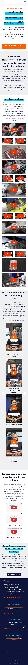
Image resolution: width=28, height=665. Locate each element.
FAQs (8, 653)
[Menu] (25, 2)
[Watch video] (14, 129)
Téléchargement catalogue (9, 651)
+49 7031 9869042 (8, 644)
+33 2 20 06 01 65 (8, 613)
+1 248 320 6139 (8, 628)
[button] (19, 2)
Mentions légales (20, 651)
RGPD (3, 653)
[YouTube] (12, 660)
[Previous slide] (3, 393)
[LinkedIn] (15, 660)
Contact (12, 653)
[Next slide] (24, 393)
